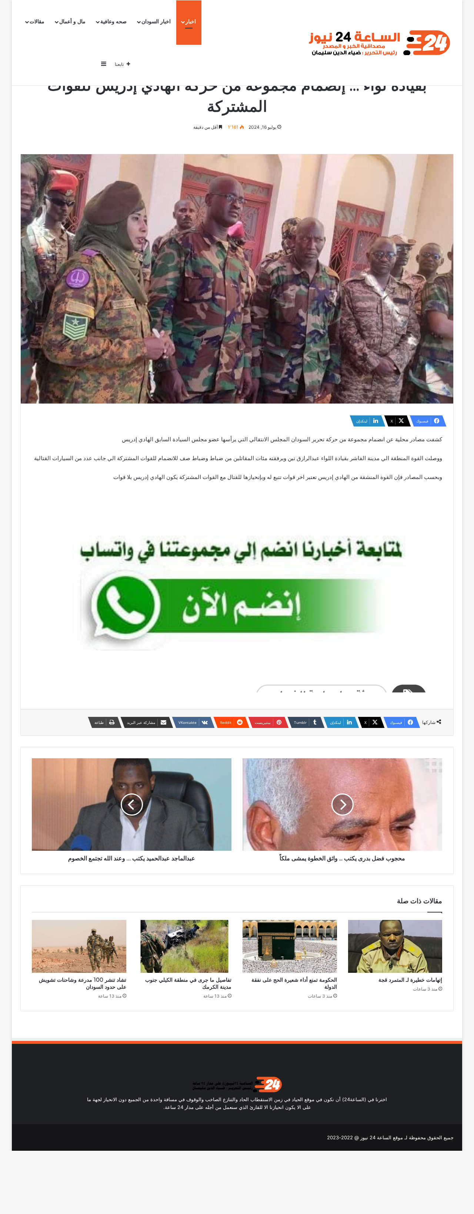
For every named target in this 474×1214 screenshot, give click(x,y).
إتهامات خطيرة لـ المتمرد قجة (410, 980)
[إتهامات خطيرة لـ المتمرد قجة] (395, 946)
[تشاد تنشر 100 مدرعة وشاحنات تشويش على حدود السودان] (79, 946)
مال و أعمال (72, 21)
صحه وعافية (113, 21)
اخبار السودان (156, 21)
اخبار (191, 21)
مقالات (37, 21)
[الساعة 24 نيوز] (378, 43)
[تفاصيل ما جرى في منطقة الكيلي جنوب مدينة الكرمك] (184, 946)
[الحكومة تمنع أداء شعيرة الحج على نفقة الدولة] (290, 946)
